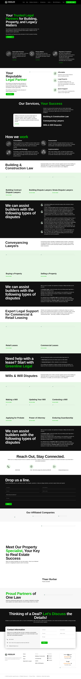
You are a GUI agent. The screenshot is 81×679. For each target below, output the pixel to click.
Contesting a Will (59, 399)
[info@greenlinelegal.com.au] (54, 466)
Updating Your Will (37, 399)
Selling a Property (49, 274)
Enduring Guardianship (62, 418)
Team (63, 2)
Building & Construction (33, 2)
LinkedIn (50, 658)
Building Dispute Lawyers (40, 190)
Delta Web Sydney (46, 676)
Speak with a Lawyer (71, 2)
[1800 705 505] (8, 466)
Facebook (50, 660)
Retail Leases (12, 345)
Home (24, 2)
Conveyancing (42, 2)
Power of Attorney (37, 418)
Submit (44, 642)
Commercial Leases (49, 345)
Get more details (32, 192)
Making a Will (12, 399)
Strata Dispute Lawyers (62, 190)
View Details (17, 123)
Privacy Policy (32, 676)
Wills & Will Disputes (56, 2)
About (27, 2)
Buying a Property (14, 274)
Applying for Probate (15, 418)
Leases (49, 2)
